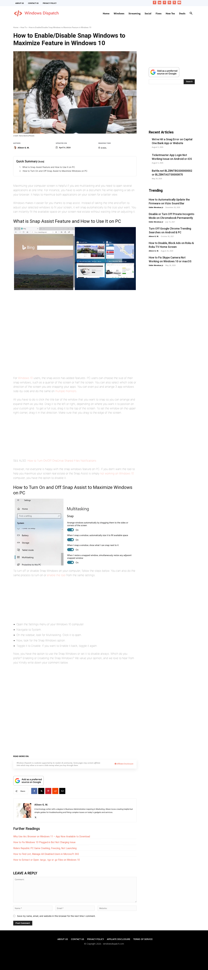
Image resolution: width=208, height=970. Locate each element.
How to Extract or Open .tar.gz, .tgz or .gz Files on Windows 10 (46, 859)
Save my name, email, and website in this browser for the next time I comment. (56, 916)
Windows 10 (25, 378)
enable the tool (56, 575)
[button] (191, 13)
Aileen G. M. (23, 147)
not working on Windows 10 (117, 473)
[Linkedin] (159, 2)
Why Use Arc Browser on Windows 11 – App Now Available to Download (51, 836)
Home (15, 27)
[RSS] (169, 2)
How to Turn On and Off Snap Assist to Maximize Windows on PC (55, 171)
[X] (174, 2)
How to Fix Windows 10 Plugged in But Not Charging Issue (44, 842)
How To (23, 27)
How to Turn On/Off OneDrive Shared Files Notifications (61, 460)
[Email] (62, 791)
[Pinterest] (164, 2)
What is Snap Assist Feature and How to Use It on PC (48, 167)
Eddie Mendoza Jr (156, 207)
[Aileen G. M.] (15, 147)
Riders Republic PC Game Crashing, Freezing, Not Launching (45, 848)
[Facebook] (154, 2)
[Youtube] (179, 2)
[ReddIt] (55, 791)
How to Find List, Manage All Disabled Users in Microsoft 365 (46, 854)
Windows (45, 755)
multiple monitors (65, 391)
